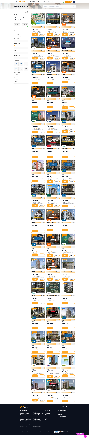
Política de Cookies (50, 431)
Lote (17, 19)
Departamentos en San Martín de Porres (25, 424)
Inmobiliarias (38, 1)
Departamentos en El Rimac (36, 421)
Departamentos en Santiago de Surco (38, 413)
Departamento (18, 17)
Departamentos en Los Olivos (24, 421)
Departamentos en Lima (23, 412)
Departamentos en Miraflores (24, 413)
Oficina (22, 19)
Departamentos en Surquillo (37, 418)
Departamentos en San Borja (24, 414)
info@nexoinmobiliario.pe (62, 416)
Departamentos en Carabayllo (37, 420)
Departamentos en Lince (23, 420)
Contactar (35, 34)
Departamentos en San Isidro (24, 418)
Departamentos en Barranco (37, 415)
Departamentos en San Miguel (24, 415)
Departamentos (47, 414)
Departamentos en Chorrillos (37, 414)
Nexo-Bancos (44, 1)
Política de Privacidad (37, 431)
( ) (69, 1)
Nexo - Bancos (47, 418)
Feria (52, 1)
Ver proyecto (41, 34)
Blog (49, 1)
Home (28, 1)
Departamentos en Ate (23, 426)
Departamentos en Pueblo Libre (37, 412)
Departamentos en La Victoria (37, 426)
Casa (25, 17)
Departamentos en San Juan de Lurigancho (37, 423)
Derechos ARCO (43, 431)
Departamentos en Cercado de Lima (38, 419)
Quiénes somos (47, 413)
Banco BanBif (60, 412)
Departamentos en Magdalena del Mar (25, 419)
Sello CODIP (32, 1)
